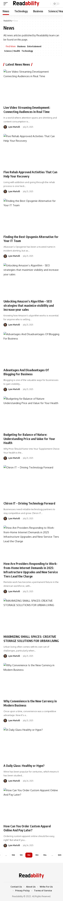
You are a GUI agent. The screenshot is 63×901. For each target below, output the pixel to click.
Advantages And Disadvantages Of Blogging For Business (26, 372)
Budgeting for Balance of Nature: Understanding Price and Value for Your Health (29, 439)
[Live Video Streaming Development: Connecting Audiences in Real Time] (31, 86)
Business (21, 46)
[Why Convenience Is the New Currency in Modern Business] (31, 680)
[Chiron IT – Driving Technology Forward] (31, 482)
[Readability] (26, 3)
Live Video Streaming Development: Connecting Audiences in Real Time (27, 110)
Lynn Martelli (14, 127)
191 (21, 855)
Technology (27, 51)
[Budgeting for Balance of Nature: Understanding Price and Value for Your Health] (31, 413)
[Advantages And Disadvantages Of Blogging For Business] (31, 349)
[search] (48, 3)
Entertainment (34, 46)
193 (36, 855)
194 (45, 855)
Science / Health (12, 51)
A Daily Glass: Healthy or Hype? (24, 766)
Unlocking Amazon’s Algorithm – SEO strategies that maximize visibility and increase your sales (29, 305)
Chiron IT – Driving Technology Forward (29, 503)
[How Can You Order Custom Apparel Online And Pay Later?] (31, 805)
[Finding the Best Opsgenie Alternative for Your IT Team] (31, 215)
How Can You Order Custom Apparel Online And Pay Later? (27, 828)
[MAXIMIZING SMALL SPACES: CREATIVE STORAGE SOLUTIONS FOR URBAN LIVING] (31, 615)
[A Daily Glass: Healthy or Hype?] (31, 744)
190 (13, 855)
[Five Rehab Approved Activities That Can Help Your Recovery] (31, 151)
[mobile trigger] (6, 3)
